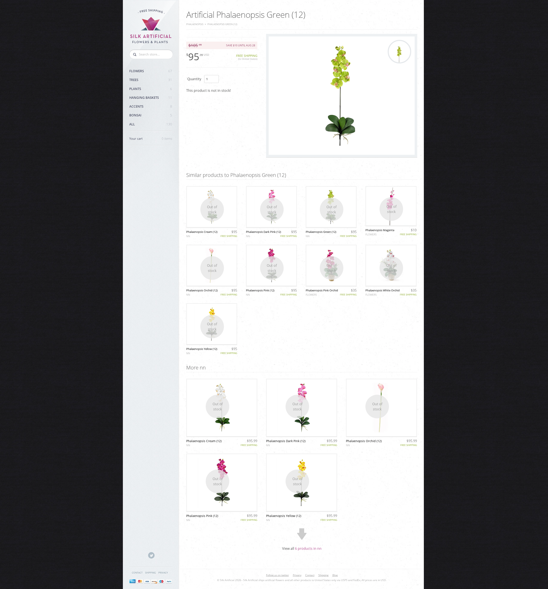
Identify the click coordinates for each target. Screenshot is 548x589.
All (150, 124)
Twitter (151, 555)
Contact (137, 572)
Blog (335, 575)
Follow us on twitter (277, 575)
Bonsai (150, 115)
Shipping (150, 572)
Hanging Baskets (150, 97)
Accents (150, 106)
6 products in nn (308, 548)
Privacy (163, 572)
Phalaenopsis (194, 24)
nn (188, 236)
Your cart (150, 138)
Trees (150, 80)
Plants (150, 89)
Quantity (194, 79)
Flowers (150, 71)
